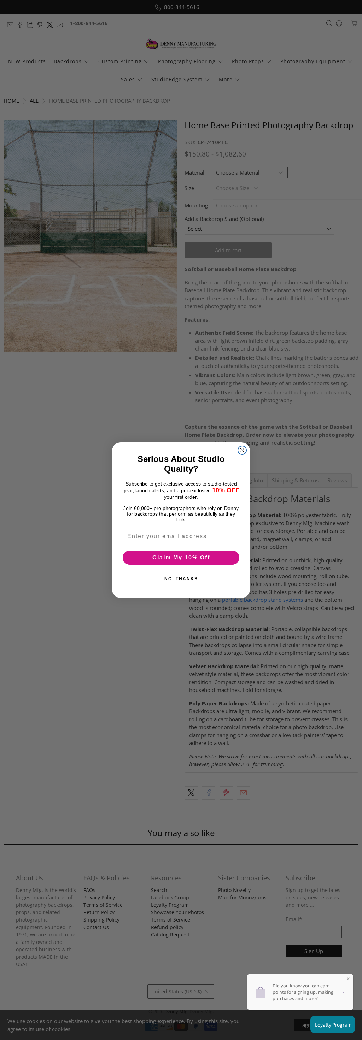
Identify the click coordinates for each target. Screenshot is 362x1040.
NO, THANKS (181, 578)
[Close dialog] (242, 450)
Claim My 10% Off (181, 557)
